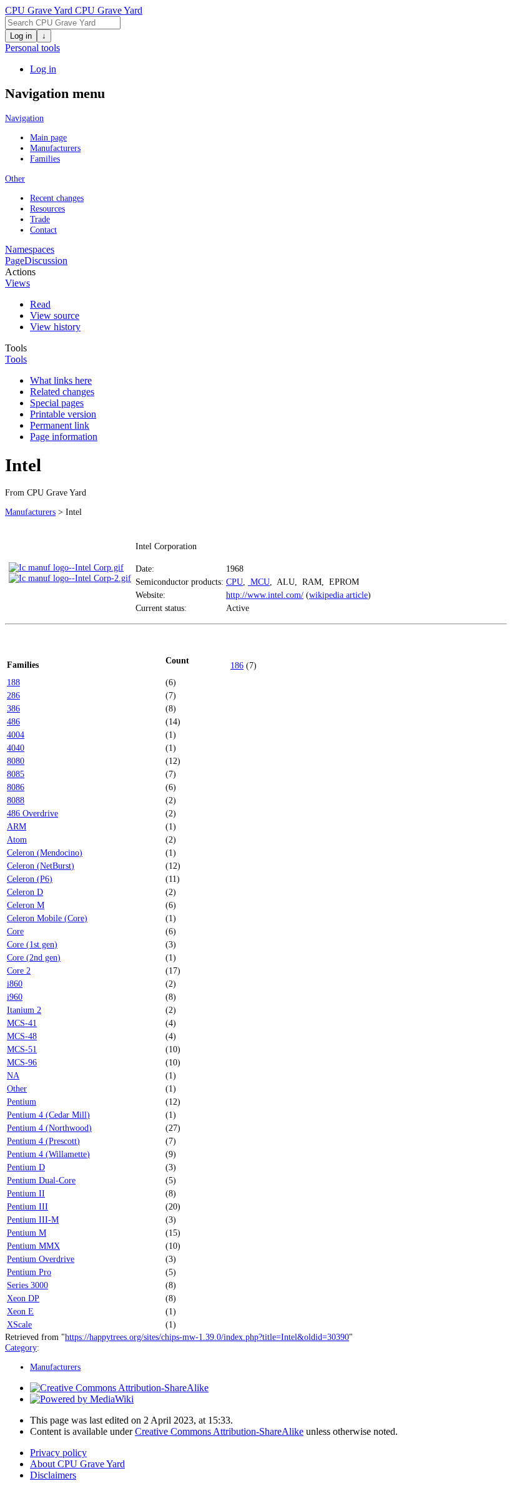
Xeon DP (23, 1298)
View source (54, 315)
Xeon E (20, 1311)
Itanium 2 (24, 1010)
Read (40, 304)
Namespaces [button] (29, 249)
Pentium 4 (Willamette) (48, 1154)
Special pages (57, 403)
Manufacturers (55, 148)
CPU (234, 582)
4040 (15, 748)
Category (21, 1347)
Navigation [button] (24, 118)
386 (13, 708)
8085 (15, 774)
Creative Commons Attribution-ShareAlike (219, 1431)
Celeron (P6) (29, 879)
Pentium (21, 1102)
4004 (15, 735)
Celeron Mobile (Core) (47, 918)
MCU (259, 582)
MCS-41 (22, 1023)
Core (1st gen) (32, 944)
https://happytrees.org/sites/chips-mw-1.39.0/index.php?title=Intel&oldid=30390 (207, 1337)
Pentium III (27, 1206)
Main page (48, 137)
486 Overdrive (32, 813)
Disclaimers (53, 1475)
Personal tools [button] (32, 47)
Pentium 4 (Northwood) (49, 1128)
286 (13, 695)
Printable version (63, 414)
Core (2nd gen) (34, 957)
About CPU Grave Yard (77, 1464)
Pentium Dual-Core (41, 1180)
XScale (19, 1324)
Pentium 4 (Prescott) (43, 1141)
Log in (21, 36)
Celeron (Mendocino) (44, 853)
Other (17, 1088)
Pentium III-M (33, 1220)
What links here (61, 380)
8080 (15, 761)
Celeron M (25, 905)
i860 (14, 984)
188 (13, 682)
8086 (15, 787)
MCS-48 (22, 1036)
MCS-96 (22, 1062)
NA (13, 1075)
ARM (16, 826)
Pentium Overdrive (40, 1259)
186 (237, 665)
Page (14, 260)
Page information (63, 436)
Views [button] (17, 283)
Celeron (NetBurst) (40, 866)
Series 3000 (27, 1285)
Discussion (45, 260)
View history (55, 326)
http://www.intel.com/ (264, 595)
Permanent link (59, 425)
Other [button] (15, 178)
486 (13, 721)
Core (15, 931)
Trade (40, 219)
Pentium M (26, 1233)
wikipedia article (338, 595)
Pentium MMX (33, 1246)
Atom (17, 839)
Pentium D (26, 1167)
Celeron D (25, 892)
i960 (14, 997)
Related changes (62, 391)
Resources (47, 208)
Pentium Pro (29, 1272)
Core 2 (19, 970)
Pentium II (26, 1193)
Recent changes (57, 198)
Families (45, 159)
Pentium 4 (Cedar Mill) (48, 1115)
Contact (43, 230)
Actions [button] (20, 271)
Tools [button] (16, 348)
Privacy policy (58, 1452)
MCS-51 (22, 1049)
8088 (15, 800)
